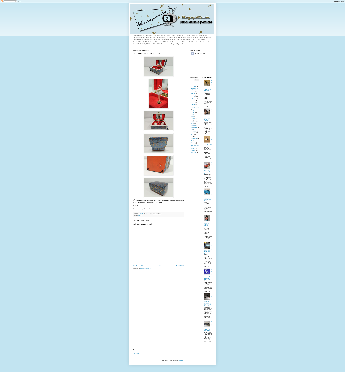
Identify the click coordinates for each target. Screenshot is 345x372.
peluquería (193, 125)
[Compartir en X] (157, 213)
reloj (192, 136)
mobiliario (193, 122)
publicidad (193, 133)
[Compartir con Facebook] (159, 213)
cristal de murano (195, 107)
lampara (193, 118)
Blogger (181, 360)
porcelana (193, 131)
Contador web (136, 353)
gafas (192, 114)
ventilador (193, 152)
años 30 (193, 93)
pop (192, 129)
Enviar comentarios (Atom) (146, 268)
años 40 (193, 95)
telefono (193, 143)
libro (192, 120)
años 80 (193, 102)
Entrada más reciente (138, 265)
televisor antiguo (195, 145)
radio (192, 134)
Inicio (160, 265)
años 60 (193, 98)
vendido (193, 150)
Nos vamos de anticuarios (194, 89)
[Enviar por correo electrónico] (154, 213)
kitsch (192, 116)
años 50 (140, 215)
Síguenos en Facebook (192, 53)
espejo (192, 111)
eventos (193, 112)
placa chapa (194, 127)
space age (193, 142)
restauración (194, 138)
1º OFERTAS (194, 86)
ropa (192, 140)
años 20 (193, 91)
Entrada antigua (180, 265)
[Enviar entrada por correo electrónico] (151, 213)
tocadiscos (193, 148)
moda (192, 123)
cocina (192, 106)
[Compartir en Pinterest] (160, 213)
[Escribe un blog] (155, 213)
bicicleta (193, 104)
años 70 (193, 100)
